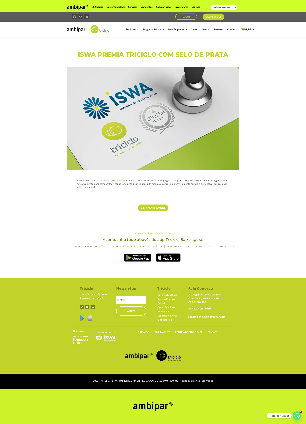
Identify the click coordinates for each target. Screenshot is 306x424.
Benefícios (163, 311)
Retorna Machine (167, 294)
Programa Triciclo (152, 29)
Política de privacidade (188, 332)
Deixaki (161, 303)
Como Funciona (166, 307)
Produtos (131, 29)
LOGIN (186, 16)
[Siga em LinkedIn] (86, 16)
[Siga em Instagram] (74, 16)
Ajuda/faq (143, 332)
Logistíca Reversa (167, 315)
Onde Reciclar (165, 319)
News (204, 29)
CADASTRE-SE (213, 16)
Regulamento (162, 332)
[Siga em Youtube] (80, 16)
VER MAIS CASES (153, 207)
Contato (196, 7)
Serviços (132, 7)
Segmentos (147, 7)
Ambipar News (163, 7)
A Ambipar (97, 7)
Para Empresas (176, 29)
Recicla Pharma (166, 298)
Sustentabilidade (116, 7)
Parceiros (219, 29)
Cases (194, 29)
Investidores (181, 7)
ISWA (119, 180)
